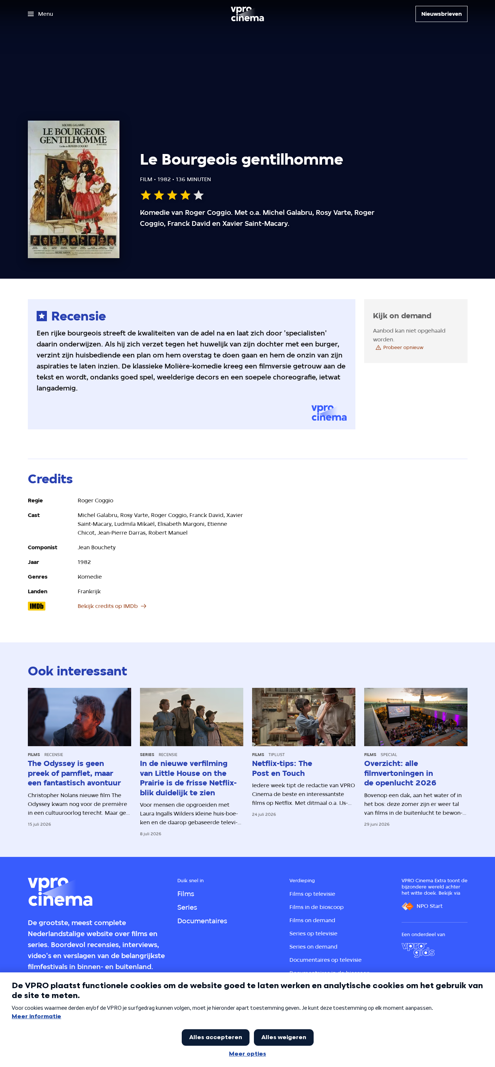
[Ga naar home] (247, 14)
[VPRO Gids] (418, 950)
